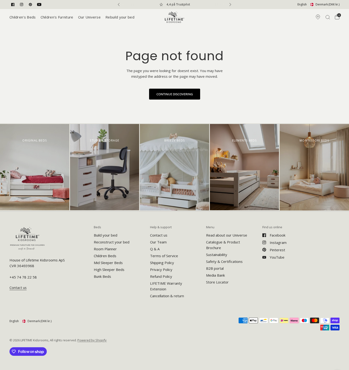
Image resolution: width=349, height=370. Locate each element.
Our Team (158, 242)
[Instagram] (21, 4)
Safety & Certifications (224, 261)
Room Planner (105, 249)
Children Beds (105, 255)
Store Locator (217, 282)
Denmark (328, 4)
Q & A (155, 249)
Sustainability (216, 254)
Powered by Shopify (92, 340)
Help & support (161, 227)
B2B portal (215, 268)
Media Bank (215, 275)
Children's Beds (22, 17)
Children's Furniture (57, 17)
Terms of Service (164, 255)
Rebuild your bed (119, 17)
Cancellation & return (167, 295)
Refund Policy (161, 276)
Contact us (158, 235)
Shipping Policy (162, 262)
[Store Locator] (318, 17)
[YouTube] (39, 4)
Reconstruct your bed (111, 242)
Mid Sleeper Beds (108, 262)
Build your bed (105, 235)
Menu (210, 227)
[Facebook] (12, 4)
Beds (97, 227)
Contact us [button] (18, 287)
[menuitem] (23, 17)
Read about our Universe (226, 235)
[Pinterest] (30, 4)
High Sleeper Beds (109, 269)
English (302, 4)
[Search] (327, 17)
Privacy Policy (161, 269)
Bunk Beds (102, 276)
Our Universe (89, 17)
